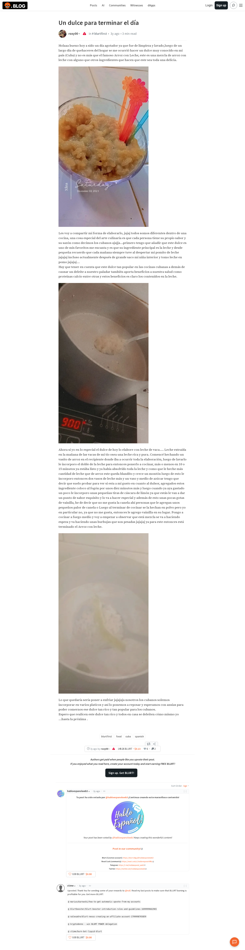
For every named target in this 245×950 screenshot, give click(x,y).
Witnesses (136, 5)
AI (103, 5)
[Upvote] (70, 873)
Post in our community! (126, 848)
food (119, 736)
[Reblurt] (148, 743)
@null (127, 890)
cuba (128, 736)
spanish (139, 736)
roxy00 (73, 33)
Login (209, 5)
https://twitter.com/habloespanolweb (130, 869)
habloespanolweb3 (77, 791)
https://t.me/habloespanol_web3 (131, 865)
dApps (151, 5)
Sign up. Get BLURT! (121, 773)
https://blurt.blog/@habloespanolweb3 (138, 858)
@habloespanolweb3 (117, 797)
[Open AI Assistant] (234, 942)
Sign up (221, 5)
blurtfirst (106, 736)
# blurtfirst (99, 34)
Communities (117, 5)
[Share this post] (154, 743)
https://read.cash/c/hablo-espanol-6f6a (137, 861)
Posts (93, 5)
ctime (70, 885)
